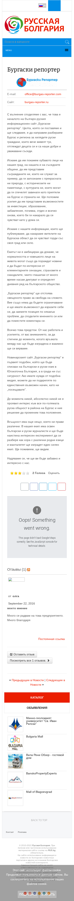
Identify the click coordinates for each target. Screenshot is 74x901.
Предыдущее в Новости (27, 680)
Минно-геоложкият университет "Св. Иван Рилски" (41, 721)
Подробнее (28, 894)
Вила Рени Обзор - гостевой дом (45, 756)
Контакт (10, 832)
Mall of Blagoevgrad (39, 791)
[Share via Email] (25, 487)
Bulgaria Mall (34, 736)
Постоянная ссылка (51, 639)
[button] (54, 5)
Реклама (22, 832)
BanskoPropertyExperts (41, 773)
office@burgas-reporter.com (43, 94)
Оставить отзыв (23, 654)
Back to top (39, 820)
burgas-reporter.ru (37, 102)
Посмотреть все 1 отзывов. (28, 660)
